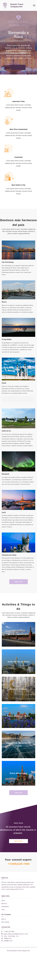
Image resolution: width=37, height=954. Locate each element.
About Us (4, 903)
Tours (3, 909)
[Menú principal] (34, 5)
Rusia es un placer (18, 689)
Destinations (5, 906)
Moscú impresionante (18, 634)
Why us (3, 919)
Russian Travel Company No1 (21, 950)
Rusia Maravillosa (18, 773)
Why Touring (5, 922)
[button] (8, 262)
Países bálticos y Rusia (18, 716)
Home (3, 900)
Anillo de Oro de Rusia (18, 662)
